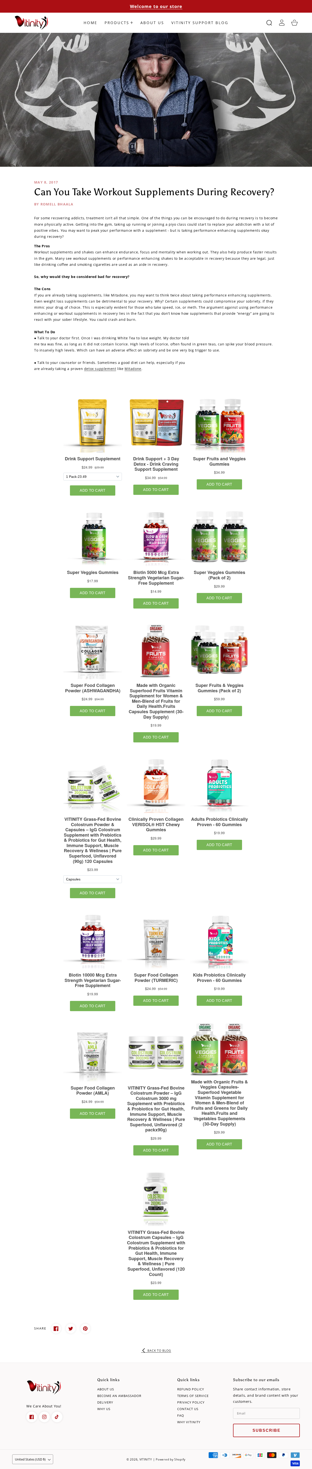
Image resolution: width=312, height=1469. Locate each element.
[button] (119, 22)
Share (40, 1328)
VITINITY (145, 1459)
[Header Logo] (32, 23)
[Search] (269, 22)
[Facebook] (56, 1328)
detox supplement (100, 368)
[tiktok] (57, 1417)
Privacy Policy (191, 1402)
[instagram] (44, 1417)
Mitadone (133, 368)
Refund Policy (190, 1389)
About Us (105, 1389)
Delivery (105, 1402)
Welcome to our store (156, 6)
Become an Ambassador (119, 1396)
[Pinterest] (85, 1328)
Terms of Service (193, 1396)
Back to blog (159, 1351)
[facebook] (31, 1417)
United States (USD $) (30, 1459)
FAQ (180, 1416)
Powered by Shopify (170, 1459)
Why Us (103, 1409)
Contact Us (187, 1409)
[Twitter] (71, 1328)
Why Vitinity (188, 1422)
